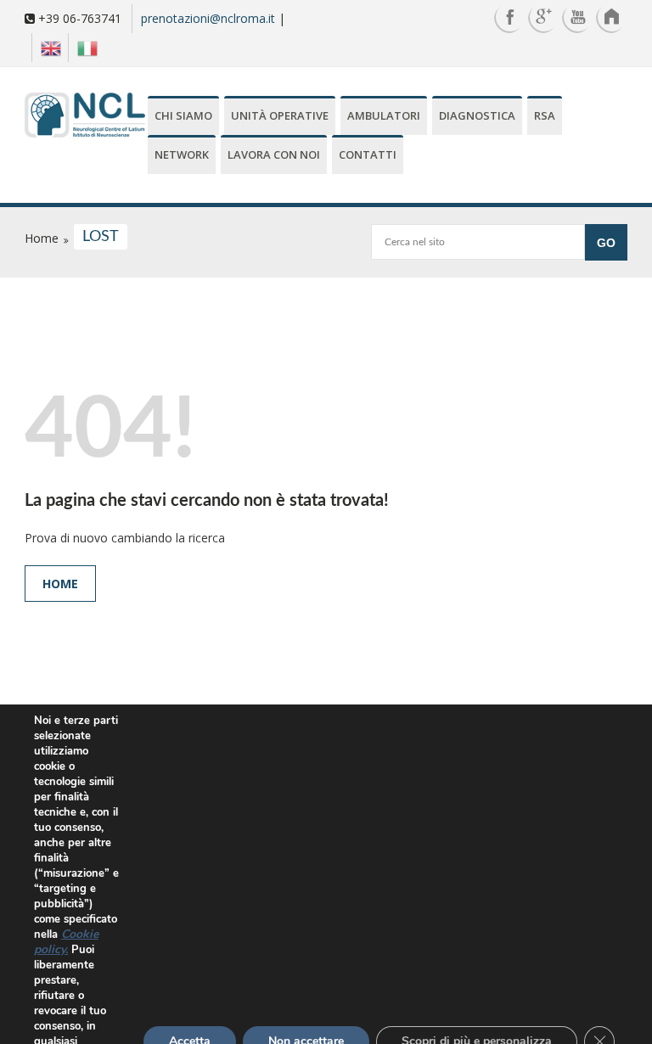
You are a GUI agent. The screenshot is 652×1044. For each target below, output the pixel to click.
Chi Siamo (183, 115)
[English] (46, 47)
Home (60, 583)
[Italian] (83, 47)
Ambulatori (383, 115)
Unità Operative (280, 115)
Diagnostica (477, 115)
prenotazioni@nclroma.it (208, 18)
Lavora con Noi (274, 154)
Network (182, 154)
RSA (544, 115)
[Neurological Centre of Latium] (85, 117)
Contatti (367, 154)
